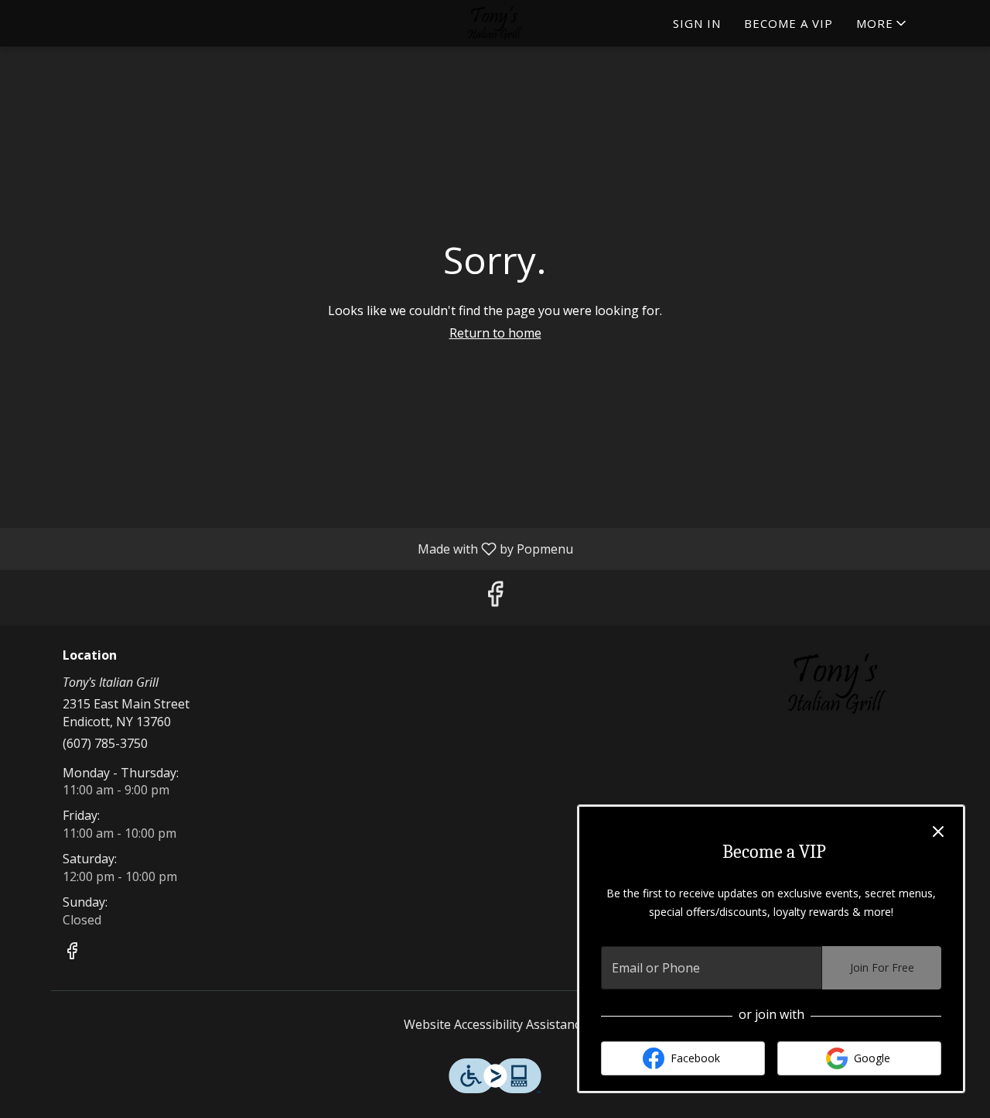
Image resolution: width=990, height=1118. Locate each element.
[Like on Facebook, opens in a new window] (495, 597)
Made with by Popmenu (292, 548)
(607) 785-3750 (105, 743)
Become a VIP (788, 23)
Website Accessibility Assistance (495, 1024)
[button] (882, 23)
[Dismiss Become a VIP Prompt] (938, 831)
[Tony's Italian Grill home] (495, 23)
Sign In (697, 23)
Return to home (495, 332)
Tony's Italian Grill (837, 683)
